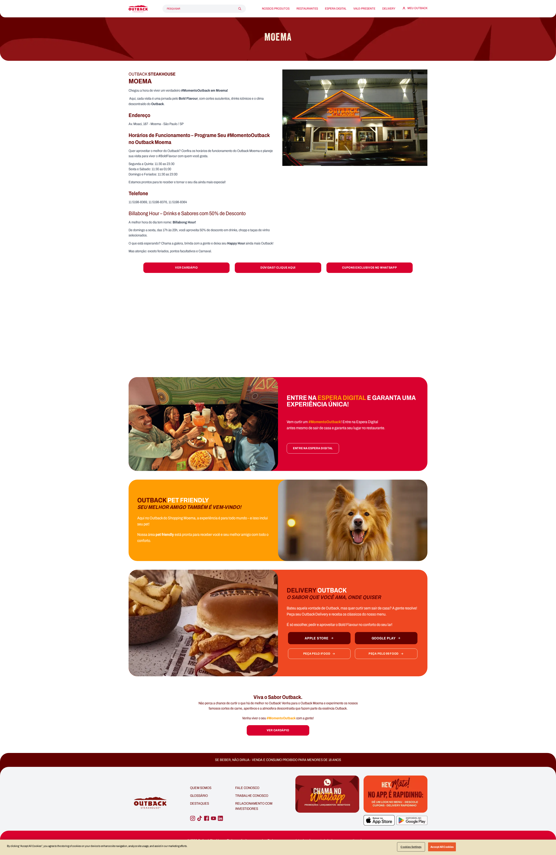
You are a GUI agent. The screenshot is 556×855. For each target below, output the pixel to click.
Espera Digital (335, 9)
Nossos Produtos (276, 9)
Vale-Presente (364, 9)
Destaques (199, 803)
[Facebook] (206, 818)
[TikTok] (199, 818)
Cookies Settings (410, 847)
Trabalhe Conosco (251, 795)
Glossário (199, 795)
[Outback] (151, 803)
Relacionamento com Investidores (253, 806)
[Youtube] (213, 818)
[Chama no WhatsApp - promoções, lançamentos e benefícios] (327, 803)
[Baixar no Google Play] (411, 820)
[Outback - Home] (138, 8)
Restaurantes (307, 9)
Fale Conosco (247, 787)
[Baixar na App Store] (379, 820)
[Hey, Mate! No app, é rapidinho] (395, 794)
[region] (278, 847)
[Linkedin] (220, 818)
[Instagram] (192, 818)
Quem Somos (200, 787)
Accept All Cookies (441, 847)
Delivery (388, 9)
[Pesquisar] (240, 8)
